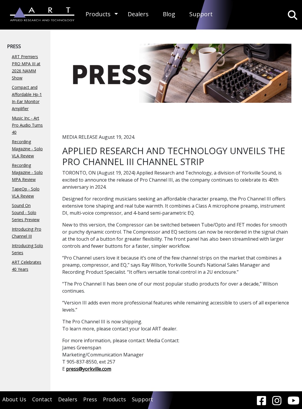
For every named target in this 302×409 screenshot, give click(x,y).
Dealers (138, 14)
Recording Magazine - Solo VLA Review (27, 149)
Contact (42, 399)
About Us (14, 399)
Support (201, 14)
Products (98, 14)
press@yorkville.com (88, 369)
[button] (116, 14)
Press (90, 399)
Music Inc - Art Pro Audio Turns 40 (27, 125)
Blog (169, 14)
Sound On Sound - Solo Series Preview (26, 212)
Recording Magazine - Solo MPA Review (27, 172)
